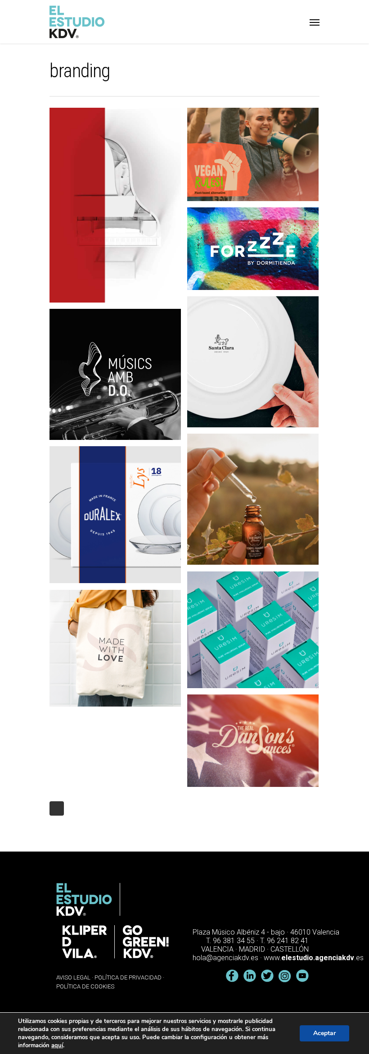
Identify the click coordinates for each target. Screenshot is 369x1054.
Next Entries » (57, 808)
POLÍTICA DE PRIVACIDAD (128, 977)
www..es (314, 957)
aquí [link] (57, 1045)
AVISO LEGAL (73, 977)
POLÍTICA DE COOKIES (85, 986)
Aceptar (324, 1033)
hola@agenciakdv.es (225, 957)
